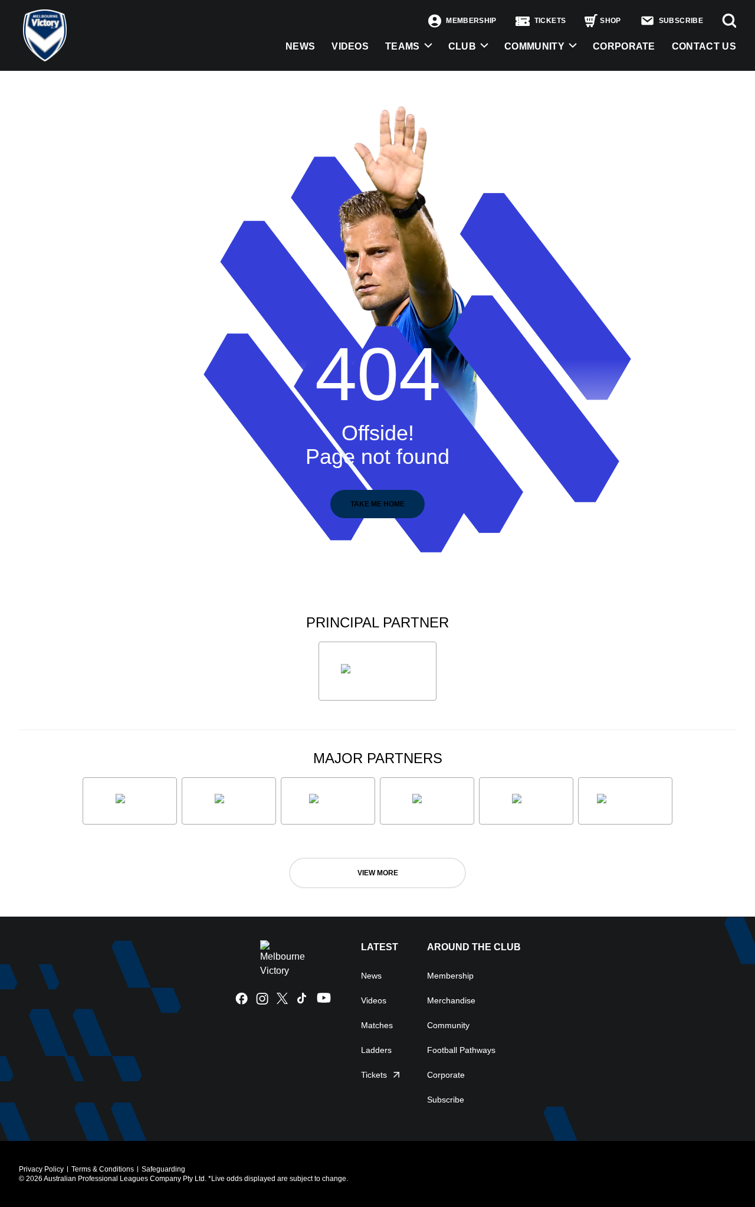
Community (534, 46)
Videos (373, 1000)
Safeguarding (163, 1169)
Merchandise (451, 1000)
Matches (377, 1025)
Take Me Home (377, 504)
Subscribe (445, 1099)
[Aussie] (328, 801)
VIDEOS (350, 46)
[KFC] (228, 801)
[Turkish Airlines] (377, 671)
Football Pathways (461, 1050)
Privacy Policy (41, 1169)
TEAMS (402, 46)
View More (377, 873)
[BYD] (427, 801)
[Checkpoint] (625, 801)
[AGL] (129, 801)
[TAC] (526, 801)
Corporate (624, 46)
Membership (450, 975)
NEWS (300, 46)
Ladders (376, 1050)
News (371, 975)
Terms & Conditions (102, 1169)
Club (462, 46)
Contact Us (704, 46)
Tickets (374, 1075)
